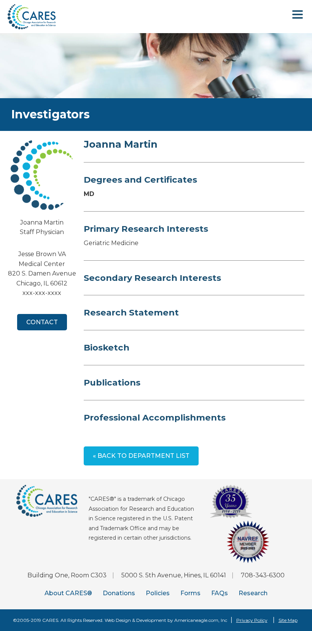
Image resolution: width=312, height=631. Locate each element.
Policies (158, 593)
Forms (190, 593)
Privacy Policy (251, 620)
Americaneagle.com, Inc (200, 620)
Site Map (288, 620)
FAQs (219, 593)
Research (253, 593)
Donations (119, 593)
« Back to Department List (141, 455)
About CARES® (68, 593)
